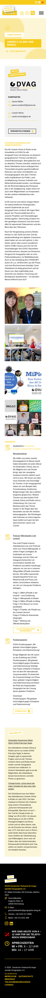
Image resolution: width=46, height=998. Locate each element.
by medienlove (11, 974)
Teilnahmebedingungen (17, 982)
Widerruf (10, 979)
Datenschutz (26, 976)
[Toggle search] (33, 13)
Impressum (10, 976)
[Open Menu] (41, 13)
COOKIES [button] (9, 985)
